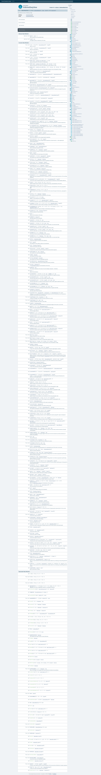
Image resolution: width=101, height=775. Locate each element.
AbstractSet (74, 31)
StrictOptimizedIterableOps (77, 125)
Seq (72, 94)
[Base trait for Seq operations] (71, 98)
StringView (74, 138)
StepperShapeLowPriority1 (77, 120)
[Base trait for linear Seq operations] (71, 81)
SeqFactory (74, 95)
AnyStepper (74, 34)
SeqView (73, 99)
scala (24, 5)
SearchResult (32, 421)
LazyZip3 (73, 77)
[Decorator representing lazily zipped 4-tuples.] (71, 78)
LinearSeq (74, 80)
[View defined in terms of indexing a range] (71, 60)
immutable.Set (40, 745)
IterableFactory (75, 64)
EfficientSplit (33, 481)
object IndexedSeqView (61, 7)
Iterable (73, 63)
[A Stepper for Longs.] (71, 83)
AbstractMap (74, 26)
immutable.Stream (38, 748)
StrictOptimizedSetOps (76, 132)
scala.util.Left (47, 356)
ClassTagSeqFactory (75, 47)
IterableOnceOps (75, 70)
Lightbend (54, 773)
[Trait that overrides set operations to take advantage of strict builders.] (71, 132)
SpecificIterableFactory (76, 116)
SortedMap (74, 105)
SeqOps (73, 98)
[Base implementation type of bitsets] (71, 38)
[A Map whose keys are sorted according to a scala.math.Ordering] (71, 105)
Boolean (45, 105)
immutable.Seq (36, 742)
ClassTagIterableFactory (76, 45)
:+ (72, 20)
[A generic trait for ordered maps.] (71, 97)
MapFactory (74, 85)
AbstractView (74, 33)
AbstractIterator (75, 24)
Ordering (49, 460)
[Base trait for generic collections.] (71, 63)
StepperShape (74, 119)
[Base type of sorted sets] (71, 112)
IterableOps (74, 71)
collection (26, 5)
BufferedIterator (75, 40)
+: (72, 19)
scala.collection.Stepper (37, 483)
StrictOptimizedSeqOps (76, 131)
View (72, 139)
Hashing (73, 56)
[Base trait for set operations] (71, 102)
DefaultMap (74, 48)
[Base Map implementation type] (71, 88)
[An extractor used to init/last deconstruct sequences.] (71, 20)
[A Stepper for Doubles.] (71, 50)
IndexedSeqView (75, 60)
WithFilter (74, 141)
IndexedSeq (74, 57)
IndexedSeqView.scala (30, 16)
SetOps (73, 102)
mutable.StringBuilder (41, 60)
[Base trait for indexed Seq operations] (71, 59)
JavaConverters (75, 74)
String (50, 63)
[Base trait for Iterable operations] (71, 71)
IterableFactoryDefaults (76, 66)
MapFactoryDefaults (75, 87)
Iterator (73, 73)
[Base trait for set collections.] (71, 101)
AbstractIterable (75, 23)
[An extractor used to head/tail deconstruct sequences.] (71, 19)
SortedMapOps (74, 109)
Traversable (39, 754)
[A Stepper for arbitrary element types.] (71, 34)
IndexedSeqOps (74, 59)
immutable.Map (45, 200)
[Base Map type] (71, 84)
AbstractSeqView (75, 30)
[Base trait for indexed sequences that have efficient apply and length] (71, 57)
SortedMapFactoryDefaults (77, 108)
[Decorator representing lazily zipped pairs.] (71, 76)
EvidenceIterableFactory (76, 51)
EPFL (50, 773)
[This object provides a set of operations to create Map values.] (70, 84)
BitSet (73, 37)
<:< (42, 523)
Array (42, 111)
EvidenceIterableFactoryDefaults (76, 53)
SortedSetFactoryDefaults (77, 113)
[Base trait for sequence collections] (71, 94)
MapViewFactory (75, 91)
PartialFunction (40, 84)
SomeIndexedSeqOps (47, 74)
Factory (39, 711)
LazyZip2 (46, 292)
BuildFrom (74, 41)
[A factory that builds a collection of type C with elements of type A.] (71, 55)
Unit (45, 595)
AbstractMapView (75, 27)
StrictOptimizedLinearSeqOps (77, 127)
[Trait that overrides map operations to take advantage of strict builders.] (71, 128)
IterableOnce (74, 67)
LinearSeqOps (74, 81)
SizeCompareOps (38, 303)
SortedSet (74, 112)
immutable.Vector (38, 536)
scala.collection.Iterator (35, 265)
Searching (74, 92)
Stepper (37, 480)
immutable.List (37, 520)
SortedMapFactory (75, 106)
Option (51, 87)
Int (34, 35)
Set (72, 101)
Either (45, 353)
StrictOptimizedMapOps (76, 128)
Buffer (39, 514)
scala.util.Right (32, 357)
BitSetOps (74, 38)
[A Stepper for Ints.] (71, 62)
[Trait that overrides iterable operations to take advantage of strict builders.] (71, 125)
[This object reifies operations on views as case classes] (70, 139)
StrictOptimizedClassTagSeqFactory (76, 124)
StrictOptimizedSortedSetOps (77, 135)
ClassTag (46, 511)
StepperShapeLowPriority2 (77, 122)
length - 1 (51, 273)
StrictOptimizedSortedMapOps (77, 134)
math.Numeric (47, 378)
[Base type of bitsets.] (71, 37)
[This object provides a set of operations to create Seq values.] (70, 94)
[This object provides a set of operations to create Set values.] (70, 101)
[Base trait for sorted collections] (71, 111)
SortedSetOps (74, 115)
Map (72, 84)
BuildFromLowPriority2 (76, 44)
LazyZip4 (73, 78)
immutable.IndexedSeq (41, 517)
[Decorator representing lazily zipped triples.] (71, 77)
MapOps (73, 88)
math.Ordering (45, 309)
